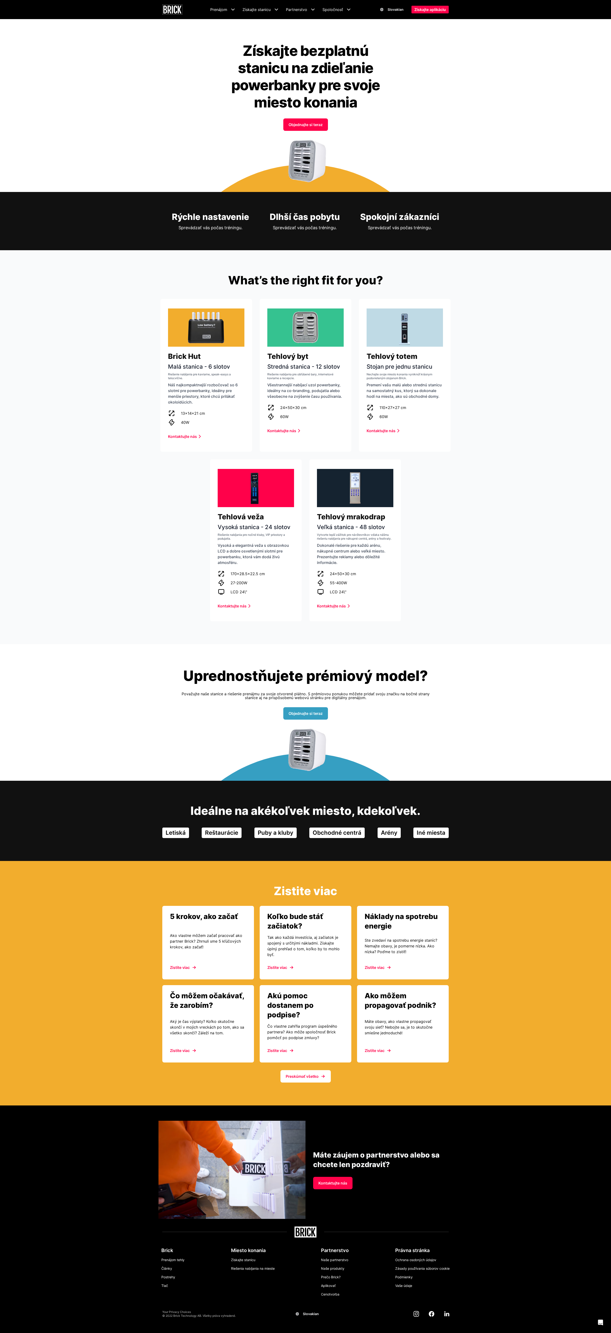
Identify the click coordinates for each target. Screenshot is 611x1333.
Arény (389, 832)
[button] (600, 1322)
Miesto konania (248, 1250)
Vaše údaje (403, 1286)
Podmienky (404, 1277)
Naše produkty (332, 1268)
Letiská (176, 832)
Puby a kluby (275, 832)
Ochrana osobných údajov (415, 1260)
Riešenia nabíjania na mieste (253, 1268)
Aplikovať (328, 1286)
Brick (167, 1250)
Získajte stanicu (243, 1260)
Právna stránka (412, 1250)
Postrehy (168, 1277)
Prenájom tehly (172, 1260)
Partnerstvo (335, 1250)
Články (166, 1268)
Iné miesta (431, 832)
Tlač (164, 1286)
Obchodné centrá (337, 832)
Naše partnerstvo (334, 1260)
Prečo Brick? (331, 1277)
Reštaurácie (221, 832)
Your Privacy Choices (176, 1312)
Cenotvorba (330, 1294)
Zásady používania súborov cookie (422, 1268)
